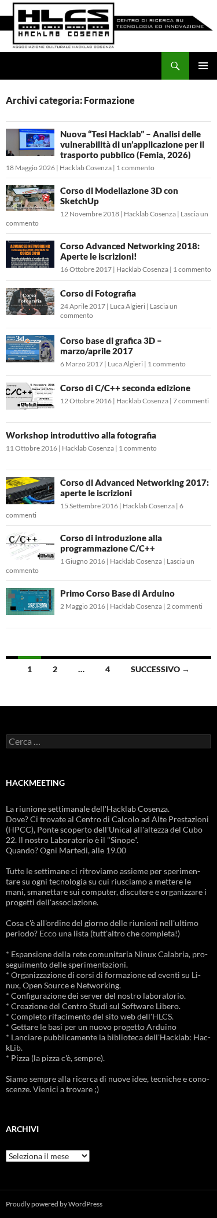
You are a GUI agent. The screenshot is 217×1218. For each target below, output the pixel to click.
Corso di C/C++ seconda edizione (125, 388)
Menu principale (203, 66)
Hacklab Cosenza (86, 167)
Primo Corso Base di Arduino (117, 593)
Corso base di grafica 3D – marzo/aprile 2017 (111, 345)
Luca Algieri (127, 306)
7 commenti (191, 400)
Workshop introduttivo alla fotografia (81, 435)
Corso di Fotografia (98, 293)
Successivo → (160, 669)
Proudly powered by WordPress (54, 1204)
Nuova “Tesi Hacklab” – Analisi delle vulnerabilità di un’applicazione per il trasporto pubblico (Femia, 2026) (132, 144)
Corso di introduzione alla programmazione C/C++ (111, 543)
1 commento (135, 167)
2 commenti (185, 606)
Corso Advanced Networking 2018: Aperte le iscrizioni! (130, 251)
